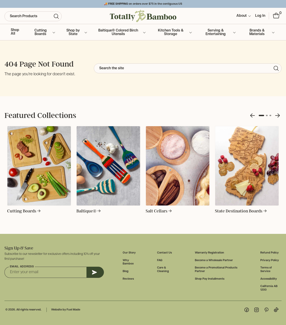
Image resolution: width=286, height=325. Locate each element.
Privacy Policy (269, 260)
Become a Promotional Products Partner (216, 269)
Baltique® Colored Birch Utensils (118, 32)
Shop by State (73, 32)
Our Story (129, 252)
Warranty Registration (209, 252)
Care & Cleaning (163, 269)
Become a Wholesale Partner (214, 260)
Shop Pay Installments (209, 278)
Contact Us (164, 252)
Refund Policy (269, 252)
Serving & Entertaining (216, 32)
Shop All (15, 32)
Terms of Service (266, 269)
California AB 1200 (269, 288)
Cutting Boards (40, 32)
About (241, 16)
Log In (260, 16)
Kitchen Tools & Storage (170, 32)
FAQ (159, 260)
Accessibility (268, 278)
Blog (125, 271)
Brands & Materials (257, 32)
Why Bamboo (128, 262)
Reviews (128, 278)
